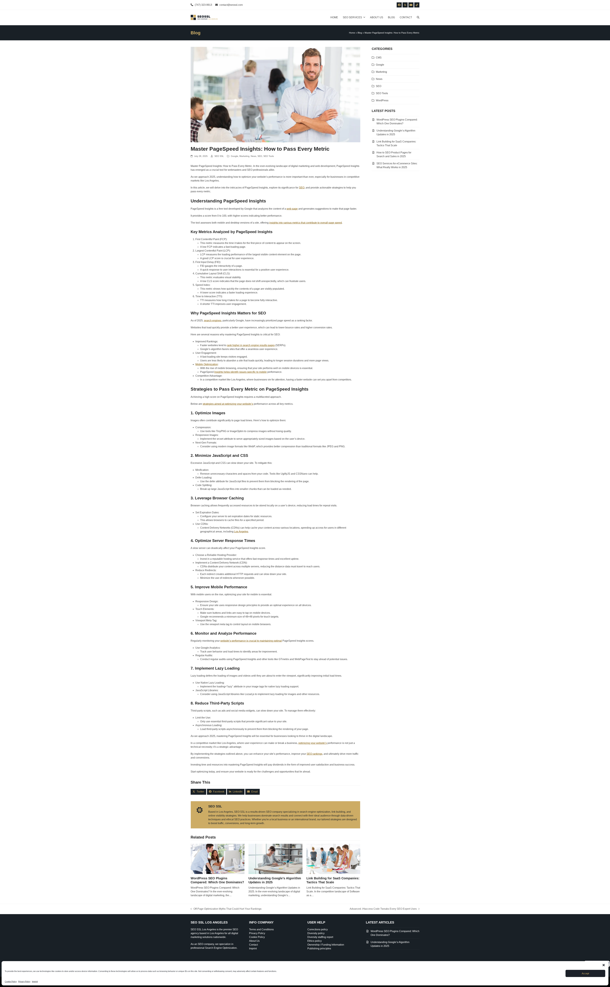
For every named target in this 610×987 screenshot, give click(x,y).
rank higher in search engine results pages (251, 345)
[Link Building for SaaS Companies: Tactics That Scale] (333, 858)
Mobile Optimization (206, 364)
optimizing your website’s (312, 743)
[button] (603, 965)
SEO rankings (314, 753)
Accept (585, 973)
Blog (360, 32)
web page (292, 208)
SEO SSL (219, 156)
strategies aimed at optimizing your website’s (228, 404)
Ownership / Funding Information (325, 944)
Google (234, 156)
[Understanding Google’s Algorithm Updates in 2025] (275, 858)
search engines (212, 320)
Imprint (35, 981)
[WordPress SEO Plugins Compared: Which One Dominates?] (217, 858)
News (253, 156)
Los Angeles (241, 531)
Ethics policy (314, 941)
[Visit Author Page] (199, 809)
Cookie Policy (11, 981)
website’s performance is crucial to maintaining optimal (251, 640)
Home (352, 32)
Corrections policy (317, 929)
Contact (253, 944)
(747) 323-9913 (203, 4)
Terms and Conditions (261, 929)
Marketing (244, 156)
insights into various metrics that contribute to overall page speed (305, 222)
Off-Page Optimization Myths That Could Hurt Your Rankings (226, 909)
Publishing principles (319, 948)
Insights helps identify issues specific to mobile (240, 372)
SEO (260, 156)
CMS (379, 57)
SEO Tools (268, 156)
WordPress (382, 100)
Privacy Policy (24, 981)
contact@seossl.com (231, 4)
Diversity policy (316, 933)
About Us (254, 941)
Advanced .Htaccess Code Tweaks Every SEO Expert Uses (383, 909)
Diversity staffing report (320, 937)
